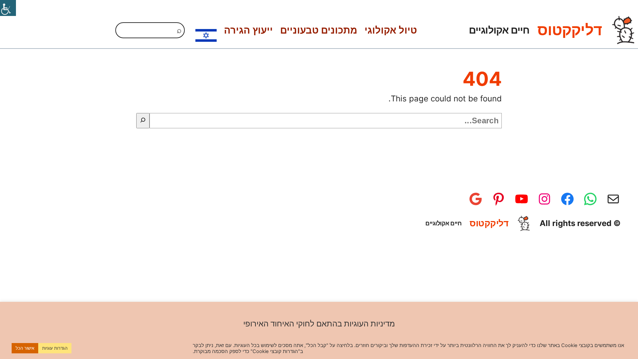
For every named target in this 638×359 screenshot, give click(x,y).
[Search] (143, 120)
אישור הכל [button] (25, 348)
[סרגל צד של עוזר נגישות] (8, 8)
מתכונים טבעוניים (318, 30)
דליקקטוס (569, 30)
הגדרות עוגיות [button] (54, 348)
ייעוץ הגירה (248, 30)
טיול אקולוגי (391, 30)
